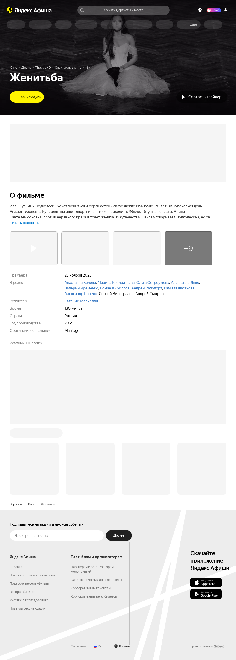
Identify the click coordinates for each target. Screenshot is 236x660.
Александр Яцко (185, 282)
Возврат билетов (22, 592)
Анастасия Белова (80, 282)
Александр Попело (81, 294)
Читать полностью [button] (25, 223)
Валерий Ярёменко (81, 288)
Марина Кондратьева (116, 282)
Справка (16, 567)
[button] (193, 24)
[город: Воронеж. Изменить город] (200, 10)
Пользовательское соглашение (33, 575)
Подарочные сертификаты (30, 583)
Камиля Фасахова (179, 288)
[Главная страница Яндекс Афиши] (10, 10)
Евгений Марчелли (81, 301)
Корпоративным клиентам (91, 588)
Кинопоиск (34, 343)
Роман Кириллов (115, 288)
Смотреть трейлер (204, 97)
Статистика (78, 646)
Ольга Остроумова (152, 282)
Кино (31, 504)
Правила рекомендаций (27, 608)
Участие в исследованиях (29, 600)
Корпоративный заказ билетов (94, 596)
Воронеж (16, 504)
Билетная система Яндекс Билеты (96, 580)
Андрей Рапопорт (146, 288)
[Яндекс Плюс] (214, 10)
